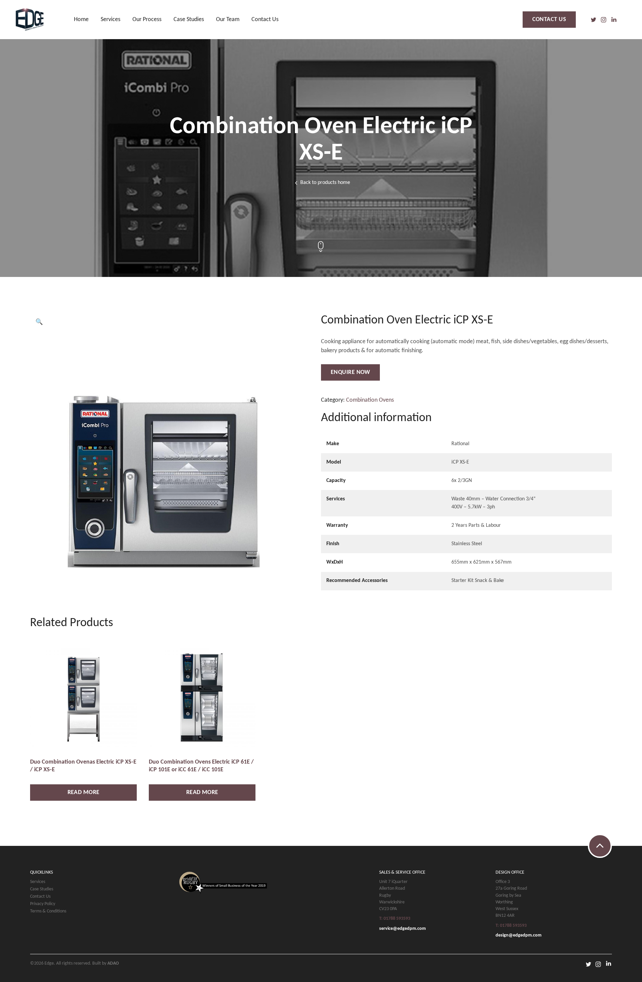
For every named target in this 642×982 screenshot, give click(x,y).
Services (110, 19)
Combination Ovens (370, 400)
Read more (84, 792)
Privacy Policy (42, 904)
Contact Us (265, 19)
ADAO (113, 963)
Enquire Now (350, 372)
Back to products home (325, 182)
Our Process (147, 19)
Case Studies (189, 19)
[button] (39, 322)
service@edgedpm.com (402, 928)
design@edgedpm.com (518, 935)
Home (81, 19)
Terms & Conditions (48, 911)
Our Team (227, 19)
